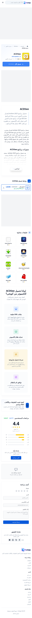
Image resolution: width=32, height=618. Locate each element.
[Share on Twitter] (16, 540)
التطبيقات (22, 46)
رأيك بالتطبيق (26, 509)
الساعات (29, 604)
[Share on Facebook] (19, 540)
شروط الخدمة (27, 582)
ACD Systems (15, 56)
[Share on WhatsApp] (12, 540)
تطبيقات (29, 560)
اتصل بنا (29, 577)
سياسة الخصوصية (27, 580)
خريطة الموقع (27, 585)
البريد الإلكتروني (25, 502)
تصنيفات (29, 568)
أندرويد (29, 594)
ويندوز (29, 592)
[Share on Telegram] (9, 540)
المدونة (29, 565)
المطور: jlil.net (16, 613)
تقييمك (27, 488)
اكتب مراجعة (16, 458)
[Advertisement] (16, 23)
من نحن (29, 575)
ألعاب (29, 563)
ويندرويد (29, 597)
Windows (16, 46)
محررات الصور (8, 46)
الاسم (27, 495)
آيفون (29, 599)
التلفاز (29, 602)
